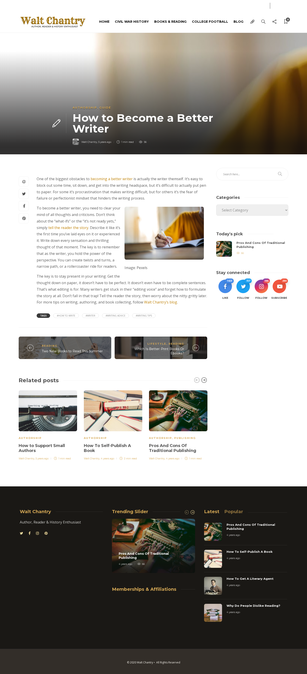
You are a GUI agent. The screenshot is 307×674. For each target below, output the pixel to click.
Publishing (185, 438)
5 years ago (104, 142)
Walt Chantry (89, 142)
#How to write (66, 315)
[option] (47, 425)
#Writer (90, 315)
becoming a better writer (112, 178)
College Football (210, 22)
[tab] (211, 511)
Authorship (85, 107)
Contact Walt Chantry (50, 5)
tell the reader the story (68, 227)
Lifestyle (156, 343)
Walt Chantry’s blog (160, 302)
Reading (49, 345)
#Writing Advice (115, 315)
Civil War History (132, 22)
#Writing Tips (144, 315)
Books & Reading (170, 22)
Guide (105, 107)
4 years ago (107, 458)
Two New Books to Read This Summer (72, 351)
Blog (23, 5)
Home (104, 22)
